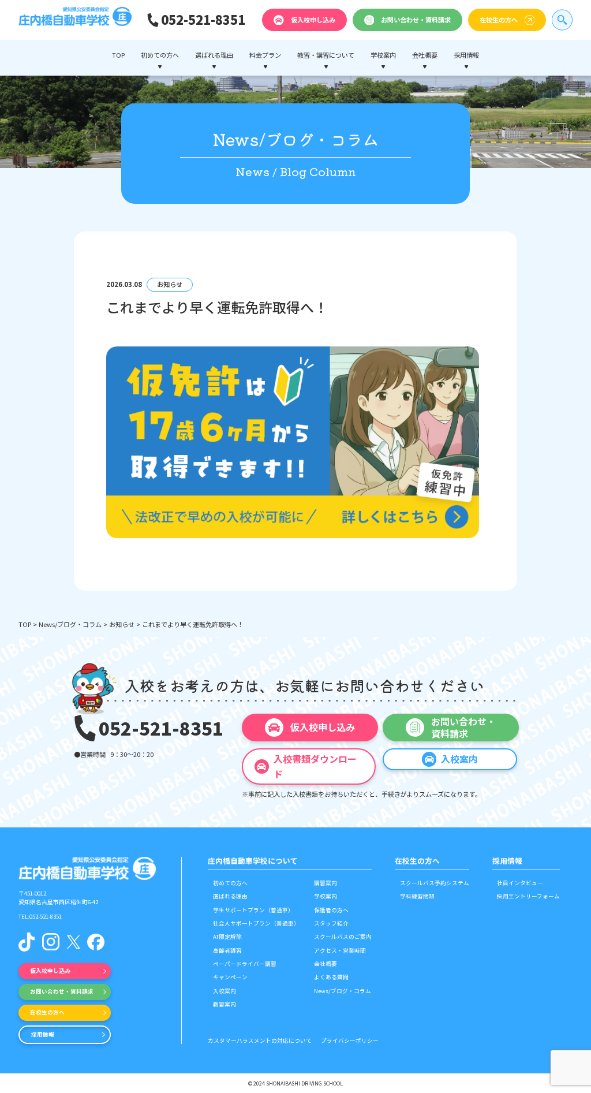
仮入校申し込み (313, 19)
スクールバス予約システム (434, 883)
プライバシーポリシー (350, 1040)
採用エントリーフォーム (528, 896)
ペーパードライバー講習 (244, 964)
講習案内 (325, 883)
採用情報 (42, 1034)
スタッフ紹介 (331, 923)
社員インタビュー (520, 883)
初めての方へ (230, 883)
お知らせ (121, 624)
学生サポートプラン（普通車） (253, 910)
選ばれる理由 (230, 896)
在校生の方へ (499, 19)
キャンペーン (230, 977)
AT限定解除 (227, 936)
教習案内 (224, 1004)
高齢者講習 (227, 950)
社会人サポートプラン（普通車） (256, 923)
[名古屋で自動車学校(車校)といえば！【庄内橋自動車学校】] (75, 20)
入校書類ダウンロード (315, 766)
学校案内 (325, 896)
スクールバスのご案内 (343, 936)
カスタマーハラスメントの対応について (260, 1040)
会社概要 (325, 964)
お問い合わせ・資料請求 (416, 19)
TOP (118, 54)
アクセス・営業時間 (340, 950)
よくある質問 (331, 977)
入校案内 (224, 991)
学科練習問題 (417, 896)
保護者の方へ (331, 910)
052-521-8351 (203, 19)
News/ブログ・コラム (70, 624)
